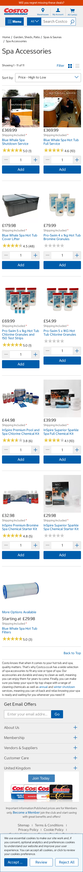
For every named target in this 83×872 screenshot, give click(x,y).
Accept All (16, 862)
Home (6, 37)
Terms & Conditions (49, 825)
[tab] (41, 727)
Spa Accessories (16, 41)
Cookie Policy (53, 830)
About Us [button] (11, 727)
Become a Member (26, 812)
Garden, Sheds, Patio (26, 37)
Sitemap (23, 825)
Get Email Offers (20, 704)
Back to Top (72, 653)
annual (43, 687)
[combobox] (33, 21)
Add (21, 169)
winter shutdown (64, 687)
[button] (73, 21)
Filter (60, 65)
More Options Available (19, 612)
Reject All (67, 862)
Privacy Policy (28, 830)
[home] (16, 11)
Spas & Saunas (52, 37)
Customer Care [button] (16, 758)
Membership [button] (14, 737)
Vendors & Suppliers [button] (21, 747)
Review (41, 862)
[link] (20, 125)
